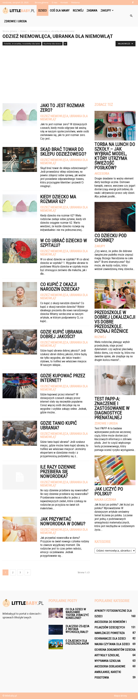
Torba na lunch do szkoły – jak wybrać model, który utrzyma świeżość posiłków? (115, 156)
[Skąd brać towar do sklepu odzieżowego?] (20, 159)
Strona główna (41, 2)
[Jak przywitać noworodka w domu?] (20, 529)
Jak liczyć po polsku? (109, 491)
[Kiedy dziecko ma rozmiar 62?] (20, 206)
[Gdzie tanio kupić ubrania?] (20, 433)
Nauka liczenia (105, 499)
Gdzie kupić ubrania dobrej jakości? (61, 334)
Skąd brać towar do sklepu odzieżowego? (63, 152)
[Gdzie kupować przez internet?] (20, 385)
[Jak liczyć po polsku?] (115, 470)
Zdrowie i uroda (15, 21)
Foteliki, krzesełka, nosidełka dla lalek (22, 43)
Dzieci (42, 10)
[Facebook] (132, 2)
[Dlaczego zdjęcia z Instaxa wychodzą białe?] (56, 630)
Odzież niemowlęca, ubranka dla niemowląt (64, 117)
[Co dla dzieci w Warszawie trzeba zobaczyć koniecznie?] (56, 613)
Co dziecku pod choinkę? (111, 238)
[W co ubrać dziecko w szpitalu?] (20, 250)
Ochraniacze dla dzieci (110, 638)
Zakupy (106, 10)
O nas (54, 2)
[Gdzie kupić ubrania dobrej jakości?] (20, 341)
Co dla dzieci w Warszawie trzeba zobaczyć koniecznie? (77, 614)
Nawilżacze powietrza (110, 633)
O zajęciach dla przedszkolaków (77, 642)
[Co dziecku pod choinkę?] (115, 217)
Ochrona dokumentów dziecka (115, 649)
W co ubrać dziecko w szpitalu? (63, 243)
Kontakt (64, 2)
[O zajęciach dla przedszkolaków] (56, 644)
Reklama (75, 2)
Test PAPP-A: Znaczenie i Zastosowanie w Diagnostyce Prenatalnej (112, 408)
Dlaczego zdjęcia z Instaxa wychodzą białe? (77, 629)
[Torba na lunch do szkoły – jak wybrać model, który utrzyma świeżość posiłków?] (115, 125)
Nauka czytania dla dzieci (112, 644)
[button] (131, 15)
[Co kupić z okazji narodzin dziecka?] (20, 294)
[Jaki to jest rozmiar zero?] (20, 114)
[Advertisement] (69, 73)
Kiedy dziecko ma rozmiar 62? (58, 199)
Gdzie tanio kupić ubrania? (58, 425)
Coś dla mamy (60, 10)
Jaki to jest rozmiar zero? (62, 108)
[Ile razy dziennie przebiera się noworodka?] (20, 477)
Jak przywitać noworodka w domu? (62, 521)
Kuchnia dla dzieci (52, 43)
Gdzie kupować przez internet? (62, 378)
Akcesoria (102, 173)
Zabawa (92, 10)
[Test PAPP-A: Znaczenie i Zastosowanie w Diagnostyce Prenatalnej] (115, 380)
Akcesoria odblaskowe (110, 666)
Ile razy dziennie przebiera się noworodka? (58, 471)
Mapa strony (120, 695)
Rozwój (78, 10)
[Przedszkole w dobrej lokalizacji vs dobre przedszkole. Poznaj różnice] (115, 294)
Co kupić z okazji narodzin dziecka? (59, 287)
